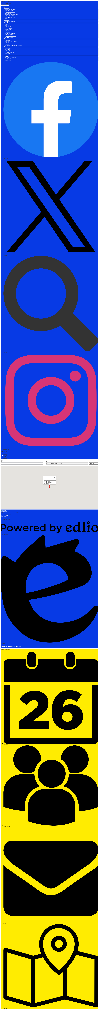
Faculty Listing (9, 10)
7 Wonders (8, 48)
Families (8, 40)
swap (44, 463)
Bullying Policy (7, 519)
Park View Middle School (50, 480)
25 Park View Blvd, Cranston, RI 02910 (10, 512)
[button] (6, 8)
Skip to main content (5, 1)
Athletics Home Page (11, 57)
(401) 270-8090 (7, 514)
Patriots (8, 53)
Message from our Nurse (12, 14)
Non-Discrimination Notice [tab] (11, 647)
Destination (49, 461)
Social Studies (9, 34)
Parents (5, 454)
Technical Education (11, 36)
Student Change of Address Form (14, 45)
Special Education (10, 33)
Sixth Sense (9, 50)
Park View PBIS (10, 16)
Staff (4, 456)
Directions (8, 13)
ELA (7, 25)
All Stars (8, 49)
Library (11, 28)
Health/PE (8, 26)
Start (2, 461)
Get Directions (93, 463)
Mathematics (9, 29)
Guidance (8, 42)
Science (8, 32)
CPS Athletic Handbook (11, 59)
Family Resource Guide (11, 41)
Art (7, 24)
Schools (5, 455)
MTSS (7, 44)
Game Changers (10, 52)
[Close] (54, 478)
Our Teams (8, 60)
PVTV (7, 18)
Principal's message (10, 9)
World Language (10, 37)
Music (7, 30)
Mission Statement (10, 12)
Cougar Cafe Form (10, 17)
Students (5, 458)
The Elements (9, 54)
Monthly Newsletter (11, 21)
